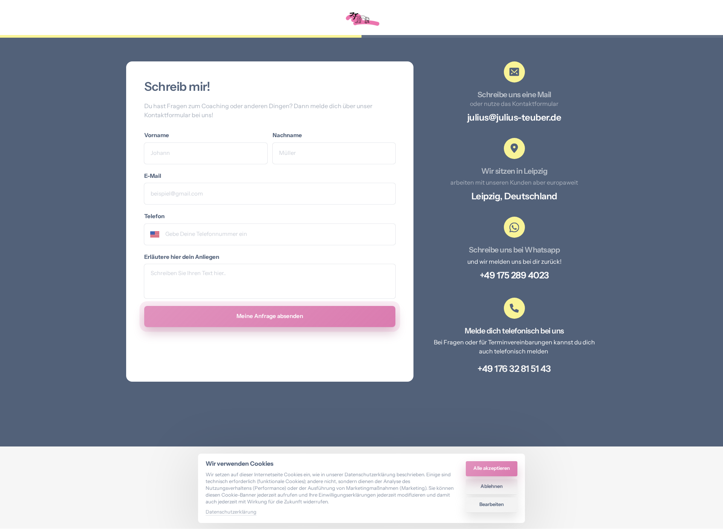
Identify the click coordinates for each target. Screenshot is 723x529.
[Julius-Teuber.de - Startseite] (361, 19)
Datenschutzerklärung (231, 512)
